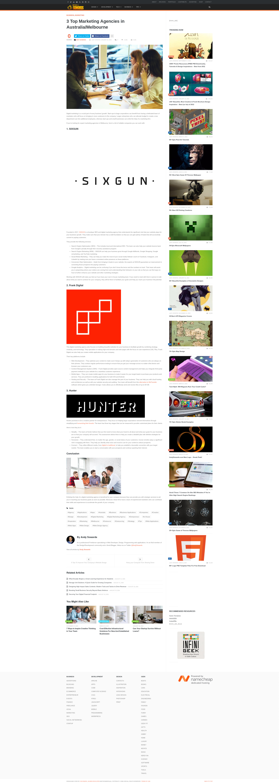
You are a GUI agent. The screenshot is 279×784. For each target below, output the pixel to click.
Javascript (95, 702)
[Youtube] (74, 2)
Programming (96, 713)
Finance (69, 702)
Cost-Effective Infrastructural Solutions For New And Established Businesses (114, 631)
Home (143, 738)
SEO (68, 716)
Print (118, 702)
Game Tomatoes (175, 616)
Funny (143, 713)
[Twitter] (71, 2)
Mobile (94, 709)
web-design (84, 525)
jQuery (94, 706)
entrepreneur (134, 517)
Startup (69, 723)
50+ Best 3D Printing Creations (180, 210)
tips (140, 521)
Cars (143, 688)
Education (145, 691)
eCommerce (71, 691)
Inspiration (72, 521)
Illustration (121, 684)
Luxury (144, 741)
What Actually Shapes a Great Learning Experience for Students (91, 579)
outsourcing (120, 521)
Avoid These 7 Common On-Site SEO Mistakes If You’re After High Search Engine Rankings (189, 494)
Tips (137, 7)
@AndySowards (136, 545)
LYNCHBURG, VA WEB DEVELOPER (90, 781)
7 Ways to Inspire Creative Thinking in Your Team (81, 629)
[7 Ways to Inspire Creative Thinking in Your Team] (81, 615)
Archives (162, 2)
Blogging (70, 684)
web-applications (152, 521)
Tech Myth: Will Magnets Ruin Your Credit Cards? (187, 387)
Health (144, 730)
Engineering (146, 698)
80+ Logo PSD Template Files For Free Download (187, 566)
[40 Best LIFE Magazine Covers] (191, 298)
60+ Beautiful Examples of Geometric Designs (186, 281)
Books (143, 684)
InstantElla (172, 621)
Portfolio (172, 2)
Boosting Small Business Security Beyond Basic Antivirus (88, 590)
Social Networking (74, 720)
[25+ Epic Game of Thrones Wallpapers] (191, 512)
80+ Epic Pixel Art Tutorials (179, 140)
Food (143, 709)
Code (93, 688)
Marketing (79, 15)
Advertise (192, 2)
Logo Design (121, 695)
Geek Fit (144, 723)
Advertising (71, 681)
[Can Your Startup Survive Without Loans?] (148, 615)
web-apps (72, 525)
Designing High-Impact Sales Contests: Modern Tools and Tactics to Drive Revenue (97, 586)
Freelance (70, 706)
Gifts (143, 727)
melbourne (95, 521)
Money (143, 745)
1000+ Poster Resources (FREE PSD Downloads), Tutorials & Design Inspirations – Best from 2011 (187, 65)
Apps (93, 684)
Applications (82, 512)
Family (143, 702)
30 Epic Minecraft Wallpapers (180, 245)
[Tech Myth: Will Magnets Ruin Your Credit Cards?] (191, 369)
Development (106, 7)
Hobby (143, 734)
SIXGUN (82, 232)
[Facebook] (68, 2)
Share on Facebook (102, 36)
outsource (107, 521)
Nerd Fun (144, 755)
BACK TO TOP (208, 781)
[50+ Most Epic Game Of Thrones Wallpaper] (191, 157)
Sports (144, 766)
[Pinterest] (83, 2)
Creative (155, 512)
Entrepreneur (72, 695)
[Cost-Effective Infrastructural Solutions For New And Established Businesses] (114, 615)
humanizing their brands (85, 423)
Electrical (145, 695)
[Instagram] (86, 2)
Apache (94, 681)
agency (71, 512)
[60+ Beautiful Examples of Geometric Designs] (191, 263)
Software (145, 763)
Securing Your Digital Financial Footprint (83, 594)
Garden (144, 720)
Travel (144, 773)
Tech (118, 7)
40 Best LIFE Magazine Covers (180, 316)
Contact (208, 2)
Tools (143, 770)
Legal (68, 709)
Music (143, 752)
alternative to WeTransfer (148, 382)
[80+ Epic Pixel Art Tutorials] (191, 122)
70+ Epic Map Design (177, 351)
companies (144, 512)
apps (93, 512)
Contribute (182, 2)
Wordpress (96, 716)
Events (69, 698)
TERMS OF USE (145, 781)
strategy (131, 521)
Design (93, 7)
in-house (147, 517)
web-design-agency (101, 525)
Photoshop (120, 698)
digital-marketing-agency (116, 517)
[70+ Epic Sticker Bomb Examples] (191, 404)
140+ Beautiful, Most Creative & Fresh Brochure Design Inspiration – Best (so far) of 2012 (189, 103)
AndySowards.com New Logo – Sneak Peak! (185, 457)
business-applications (128, 512)
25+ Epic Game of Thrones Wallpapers (183, 530)
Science (144, 759)
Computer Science (98, 691)
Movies (144, 748)
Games (143, 716)
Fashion (144, 706)
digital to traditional (108, 445)
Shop (201, 2)
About (154, 2)
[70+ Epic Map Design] (191, 333)
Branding (70, 688)
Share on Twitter (83, 36)
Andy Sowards (81, 39)
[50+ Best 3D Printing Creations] (191, 192)
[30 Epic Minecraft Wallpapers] (191, 228)
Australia (102, 512)
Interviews (120, 691)
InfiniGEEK (173, 618)
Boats (143, 681)
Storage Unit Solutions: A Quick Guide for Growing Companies (90, 582)
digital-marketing (97, 517)
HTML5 (93, 698)
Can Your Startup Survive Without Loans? (147, 629)
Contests (120, 681)
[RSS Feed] (80, 2)
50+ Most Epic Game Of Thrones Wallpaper (185, 175)
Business (128, 7)
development (82, 517)
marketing (83, 521)
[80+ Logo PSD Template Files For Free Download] (191, 548)
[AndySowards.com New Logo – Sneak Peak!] (191, 439)
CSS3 (93, 695)
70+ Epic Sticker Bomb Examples (181, 422)
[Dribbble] (89, 2)
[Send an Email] (77, 2)
